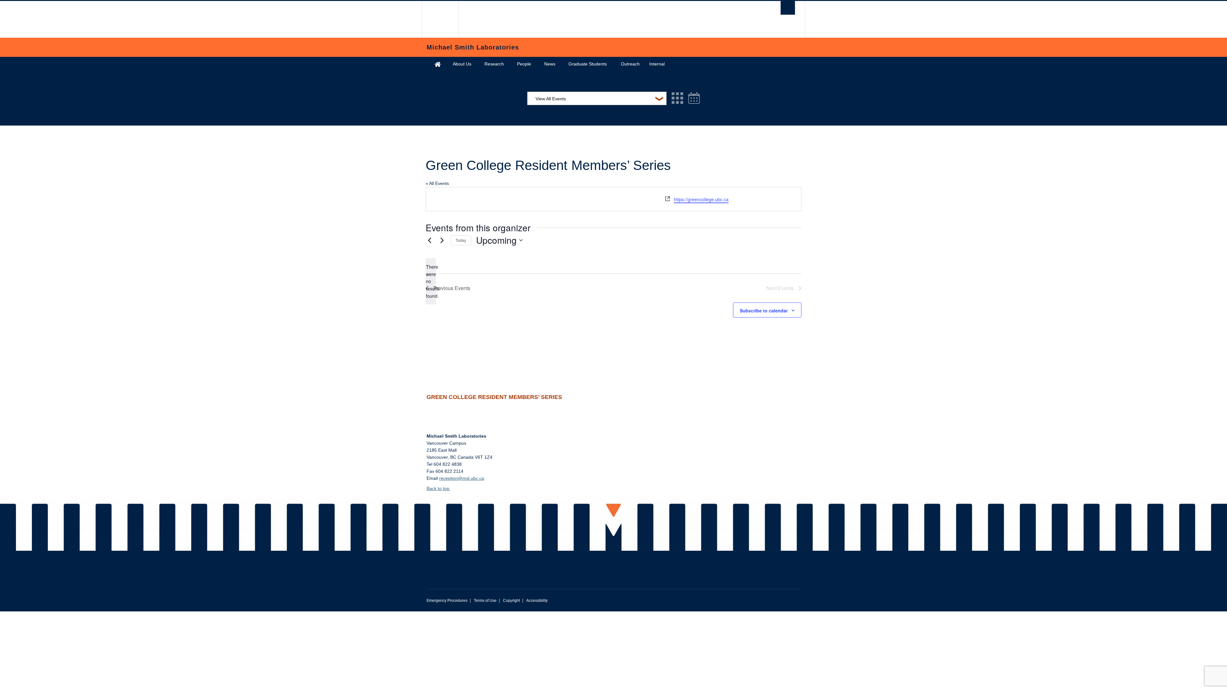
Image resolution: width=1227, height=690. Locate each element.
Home (438, 64)
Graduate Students (587, 63)
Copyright (511, 600)
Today (461, 240)
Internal (657, 63)
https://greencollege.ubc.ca (701, 199)
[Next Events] (442, 240)
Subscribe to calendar (764, 310)
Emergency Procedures (447, 600)
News (549, 63)
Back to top (439, 488)
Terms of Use (485, 600)
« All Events (437, 183)
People (524, 63)
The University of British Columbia (440, 19)
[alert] (431, 281)
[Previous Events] (429, 240)
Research (494, 63)
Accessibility (537, 600)
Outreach (630, 63)
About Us (462, 63)
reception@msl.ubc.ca (461, 478)
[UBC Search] (788, 8)
